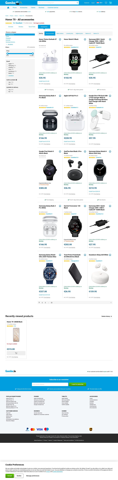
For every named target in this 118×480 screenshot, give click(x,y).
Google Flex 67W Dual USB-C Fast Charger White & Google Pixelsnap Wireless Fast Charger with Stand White (98, 99)
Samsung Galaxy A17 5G (12, 407)
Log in (93, 2)
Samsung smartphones (39, 400)
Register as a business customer (41, 414)
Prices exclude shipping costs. (75, 436)
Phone (15, 7)
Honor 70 (21, 15)
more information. (74, 437)
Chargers (92, 401)
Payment (8, 413)
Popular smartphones (13, 396)
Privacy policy (65, 416)
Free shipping (47, 83)
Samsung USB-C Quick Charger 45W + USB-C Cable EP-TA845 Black (97, 41)
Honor (16, 15)
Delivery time (9, 416)
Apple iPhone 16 (10, 400)
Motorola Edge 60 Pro (11, 406)
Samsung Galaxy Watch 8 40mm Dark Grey (98, 152)
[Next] (111, 302)
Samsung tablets (66, 400)
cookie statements (58, 471)
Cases (91, 398)
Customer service (53, 7)
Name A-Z (88, 33)
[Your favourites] (106, 3)
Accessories (23, 7)
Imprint (50, 440)
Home (6, 15)
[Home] (8, 8)
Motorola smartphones (39, 403)
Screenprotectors (94, 400)
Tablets (33, 7)
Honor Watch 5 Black (71, 39)
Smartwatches (93, 406)
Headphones (93, 404)
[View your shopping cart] (110, 3)
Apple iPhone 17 (10, 398)
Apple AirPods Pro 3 (71, 96)
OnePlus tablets (65, 404)
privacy (48, 471)
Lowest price (69, 33)
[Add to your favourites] (60, 39)
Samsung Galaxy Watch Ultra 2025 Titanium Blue (47, 256)
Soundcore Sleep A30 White (98, 255)
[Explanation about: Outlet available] (16, 80)
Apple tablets (65, 398)
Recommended (50, 33)
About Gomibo (65, 413)
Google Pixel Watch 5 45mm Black (46, 152)
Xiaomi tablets (65, 401)
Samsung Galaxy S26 (11, 401)
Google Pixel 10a (10, 404)
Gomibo (64, 411)
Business (41, 7)
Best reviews (60, 33)
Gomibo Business (38, 413)
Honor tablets (65, 403)
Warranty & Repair (10, 420)
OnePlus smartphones (39, 401)
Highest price (79, 33)
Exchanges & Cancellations (12, 419)
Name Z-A (96, 33)
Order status (9, 414)
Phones (36, 396)
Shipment (8, 417)
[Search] (77, 2)
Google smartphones (39, 404)
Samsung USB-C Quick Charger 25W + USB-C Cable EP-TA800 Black (97, 208)
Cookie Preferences (57, 440)
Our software (65, 414)
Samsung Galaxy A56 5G (12, 403)
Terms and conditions (69, 440)
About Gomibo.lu (38, 440)
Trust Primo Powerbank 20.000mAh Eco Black (72, 256)
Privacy (45, 440)
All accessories (29, 15)
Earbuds (92, 403)
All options (10, 44)
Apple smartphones (38, 398)
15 (51, 302)
